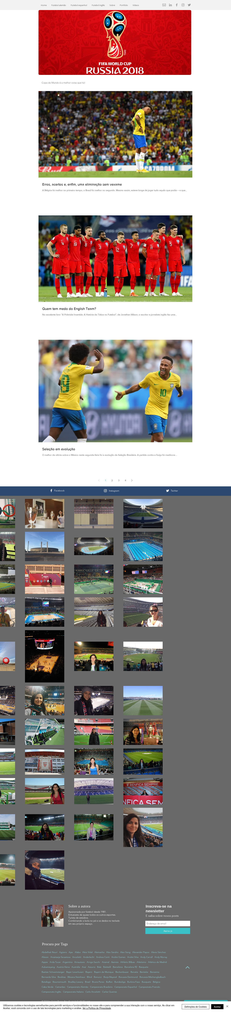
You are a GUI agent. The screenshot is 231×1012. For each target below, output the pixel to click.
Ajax (71, 952)
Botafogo (46, 981)
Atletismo (141, 962)
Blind (89, 977)
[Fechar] (227, 1006)
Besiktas (62, 977)
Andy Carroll (146, 957)
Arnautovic (79, 962)
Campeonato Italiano (73, 991)
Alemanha (99, 952)
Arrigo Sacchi (93, 962)
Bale (99, 967)
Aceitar (217, 1006)
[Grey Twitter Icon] (189, 5)
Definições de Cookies (195, 1006)
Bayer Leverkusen (75, 972)
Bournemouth (59, 981)
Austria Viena (63, 967)
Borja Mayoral (110, 977)
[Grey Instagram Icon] (183, 5)
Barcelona (118, 967)
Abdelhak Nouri (49, 952)
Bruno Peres (98, 981)
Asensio (114, 962)
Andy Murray (160, 957)
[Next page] (132, 480)
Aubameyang (48, 967)
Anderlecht (88, 957)
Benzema (154, 972)
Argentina (67, 962)
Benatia (134, 972)
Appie (45, 962)
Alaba (77, 952)
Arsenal (105, 962)
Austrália (76, 967)
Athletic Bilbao (127, 962)
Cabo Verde (47, 986)
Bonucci (98, 977)
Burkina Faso (133, 981)
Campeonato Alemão (77, 986)
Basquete (143, 967)
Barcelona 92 (130, 967)
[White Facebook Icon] (51, 490)
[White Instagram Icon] (105, 491)
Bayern (88, 972)
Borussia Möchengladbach (153, 977)
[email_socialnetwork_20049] (164, 5)
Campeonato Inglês (51, 991)
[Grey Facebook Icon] (177, 5)
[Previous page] (99, 480)
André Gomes (118, 957)
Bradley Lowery (75, 981)
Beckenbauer (122, 972)
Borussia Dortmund (128, 977)
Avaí (84, 967)
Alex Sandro (112, 952)
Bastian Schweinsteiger (53, 972)
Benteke (144, 972)
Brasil (87, 981)
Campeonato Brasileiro (101, 986)
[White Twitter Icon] (168, 491)
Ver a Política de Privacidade (96, 1008)
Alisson (45, 957)
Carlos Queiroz (109, 991)
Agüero (63, 952)
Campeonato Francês (149, 986)
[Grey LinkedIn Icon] (170, 5)
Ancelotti (76, 957)
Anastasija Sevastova (60, 957)
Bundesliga (119, 981)
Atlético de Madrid (157, 962)
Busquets (146, 981)
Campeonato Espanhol (125, 986)
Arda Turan (55, 962)
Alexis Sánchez (158, 952)
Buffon (109, 981)
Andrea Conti (103, 957)
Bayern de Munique (104, 972)
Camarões (60, 986)
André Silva (132, 957)
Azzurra (91, 967)
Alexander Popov (140, 952)
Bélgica (156, 981)
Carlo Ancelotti (92, 991)
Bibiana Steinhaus (76, 977)
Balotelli (107, 967)
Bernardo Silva (49, 977)
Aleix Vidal (87, 952)
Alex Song (125, 952)
